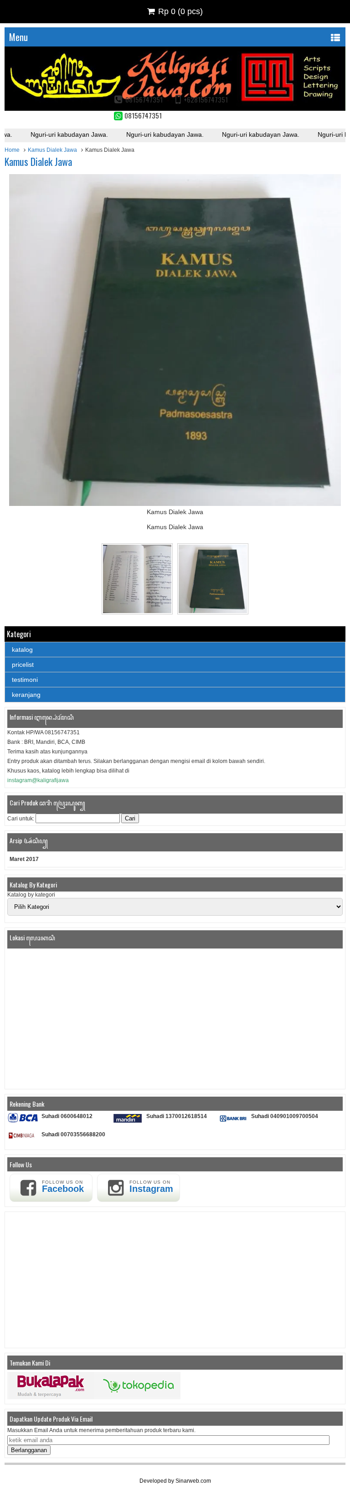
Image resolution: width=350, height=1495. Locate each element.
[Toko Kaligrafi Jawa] (175, 108)
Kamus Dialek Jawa (52, 150)
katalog (22, 649)
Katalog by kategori (31, 895)
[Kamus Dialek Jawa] (175, 503)
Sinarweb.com (193, 1481)
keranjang (26, 694)
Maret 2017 (24, 859)
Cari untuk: (20, 818)
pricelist (23, 664)
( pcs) (180, 11)
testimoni (25, 679)
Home (12, 150)
